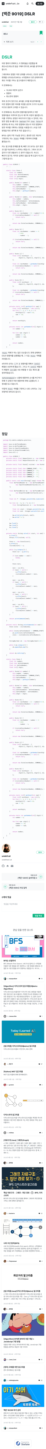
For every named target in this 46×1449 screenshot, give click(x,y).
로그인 (39, 4)
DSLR (7, 57)
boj (11, 26)
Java (4, 26)
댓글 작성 (38, 916)
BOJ (6, 34)
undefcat (5, 22)
